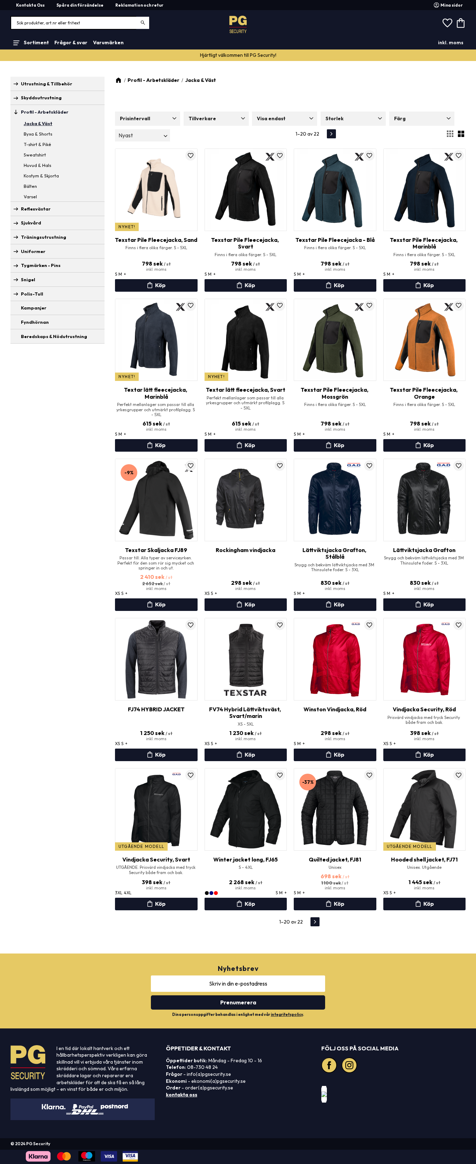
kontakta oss (181, 1095)
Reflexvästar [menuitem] (36, 209)
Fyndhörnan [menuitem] (35, 322)
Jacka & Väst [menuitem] (38, 123)
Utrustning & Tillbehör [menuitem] (46, 83)
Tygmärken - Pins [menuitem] (41, 265)
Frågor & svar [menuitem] (70, 42)
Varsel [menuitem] (30, 196)
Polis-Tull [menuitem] (32, 294)
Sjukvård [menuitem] (31, 222)
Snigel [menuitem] (28, 279)
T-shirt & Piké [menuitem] (37, 144)
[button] (447, 23)
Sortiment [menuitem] (36, 42)
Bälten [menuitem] (30, 186)
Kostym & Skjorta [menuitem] (41, 175)
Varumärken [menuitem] (108, 42)
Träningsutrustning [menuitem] (43, 237)
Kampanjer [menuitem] (33, 308)
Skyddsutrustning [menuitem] (41, 97)
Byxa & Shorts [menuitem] (38, 134)
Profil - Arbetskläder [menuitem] (44, 112)
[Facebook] (330, 1066)
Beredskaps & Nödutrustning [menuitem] (54, 336)
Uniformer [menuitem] (33, 251)
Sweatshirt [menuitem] (35, 155)
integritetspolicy (287, 1014)
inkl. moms (450, 42)
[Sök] (143, 23)
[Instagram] (350, 1066)
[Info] (156, 285)
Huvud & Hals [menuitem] (37, 165)
